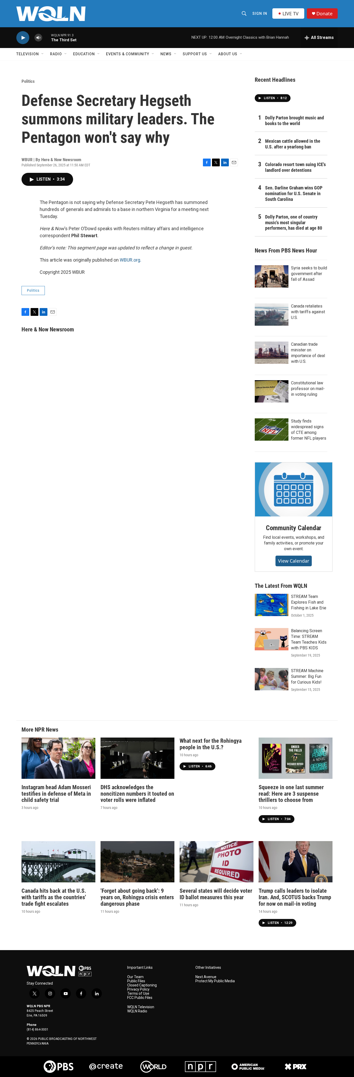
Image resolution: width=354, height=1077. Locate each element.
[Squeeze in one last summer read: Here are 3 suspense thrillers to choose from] (295, 758)
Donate (324, 13)
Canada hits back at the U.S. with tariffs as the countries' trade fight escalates (54, 897)
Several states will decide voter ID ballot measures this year (216, 894)
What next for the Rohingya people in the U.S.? (211, 744)
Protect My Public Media (215, 981)
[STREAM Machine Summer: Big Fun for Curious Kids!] (271, 679)
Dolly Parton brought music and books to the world (294, 120)
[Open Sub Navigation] (43, 54)
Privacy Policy (138, 989)
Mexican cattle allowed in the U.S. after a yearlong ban (292, 143)
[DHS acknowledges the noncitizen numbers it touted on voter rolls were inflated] (137, 758)
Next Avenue (205, 977)
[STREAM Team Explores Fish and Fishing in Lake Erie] (271, 605)
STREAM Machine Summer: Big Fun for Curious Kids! (307, 676)
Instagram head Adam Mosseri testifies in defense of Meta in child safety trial (56, 793)
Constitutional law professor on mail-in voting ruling (308, 388)
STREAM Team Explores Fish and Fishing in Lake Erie (308, 602)
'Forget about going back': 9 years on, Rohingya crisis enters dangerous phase (137, 897)
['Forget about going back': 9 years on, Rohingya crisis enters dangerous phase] (137, 861)
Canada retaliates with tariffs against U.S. (308, 312)
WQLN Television (140, 1007)
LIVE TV (290, 13)
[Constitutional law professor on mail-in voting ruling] (271, 391)
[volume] (38, 38)
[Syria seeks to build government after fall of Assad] (271, 276)
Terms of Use (138, 994)
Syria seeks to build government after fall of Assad (309, 273)
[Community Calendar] (293, 489)
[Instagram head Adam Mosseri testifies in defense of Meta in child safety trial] (58, 758)
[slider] (46, 37)
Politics (28, 81)
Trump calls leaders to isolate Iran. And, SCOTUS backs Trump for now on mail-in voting (295, 897)
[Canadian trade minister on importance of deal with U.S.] (271, 353)
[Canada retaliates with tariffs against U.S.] (271, 314)
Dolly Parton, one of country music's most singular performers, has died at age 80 (293, 222)
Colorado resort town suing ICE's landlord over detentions (295, 167)
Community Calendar (293, 528)
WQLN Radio (137, 1011)
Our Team (135, 977)
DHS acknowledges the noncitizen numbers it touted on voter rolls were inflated (137, 793)
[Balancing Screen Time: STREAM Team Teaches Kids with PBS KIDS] (271, 639)
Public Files (136, 981)
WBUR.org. (130, 260)
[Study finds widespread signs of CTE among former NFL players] (271, 429)
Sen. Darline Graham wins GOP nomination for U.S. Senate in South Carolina (293, 193)
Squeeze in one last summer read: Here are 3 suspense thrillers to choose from (291, 793)
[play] (23, 38)
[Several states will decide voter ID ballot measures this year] (216, 861)
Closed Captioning (142, 985)
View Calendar (293, 561)
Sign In (259, 13)
